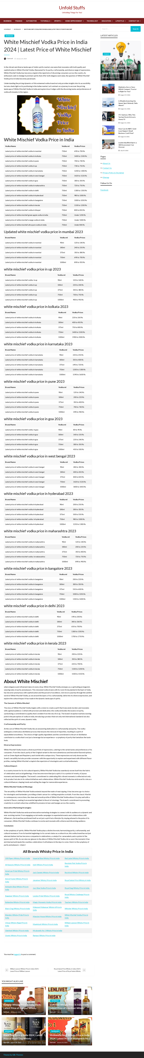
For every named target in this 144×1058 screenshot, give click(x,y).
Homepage (7, 29)
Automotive (31, 21)
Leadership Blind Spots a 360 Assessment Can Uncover (127, 145)
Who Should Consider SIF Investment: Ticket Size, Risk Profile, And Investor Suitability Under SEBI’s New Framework (119, 65)
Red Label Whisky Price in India (77, 858)
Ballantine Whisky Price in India (17, 902)
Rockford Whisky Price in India (77, 872)
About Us (106, 163)
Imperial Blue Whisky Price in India (46, 858)
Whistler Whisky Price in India (76, 908)
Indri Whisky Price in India (43, 865)
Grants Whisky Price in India (16, 935)
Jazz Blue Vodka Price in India (44, 888)
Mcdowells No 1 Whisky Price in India (47, 930)
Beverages (17, 29)
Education (106, 21)
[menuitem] (7, 21)
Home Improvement (73, 21)
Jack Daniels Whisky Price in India (46, 872)
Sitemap (106, 177)
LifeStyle (120, 21)
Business (7, 21)
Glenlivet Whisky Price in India (17, 930)
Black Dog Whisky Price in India (17, 908)
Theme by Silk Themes (13, 1055)
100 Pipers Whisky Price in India (17, 858)
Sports (57, 21)
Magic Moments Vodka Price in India (47, 902)
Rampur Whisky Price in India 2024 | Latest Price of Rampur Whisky (22, 1006)
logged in (17, 954)
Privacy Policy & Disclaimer (113, 173)
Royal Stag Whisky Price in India (77, 888)
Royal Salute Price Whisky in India (78, 880)
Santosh (10, 58)
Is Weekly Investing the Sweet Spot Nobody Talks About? (128, 103)
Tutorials (45, 21)
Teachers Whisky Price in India (76, 902)
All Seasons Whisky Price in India (17, 865)
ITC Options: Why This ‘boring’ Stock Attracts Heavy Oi (127, 117)
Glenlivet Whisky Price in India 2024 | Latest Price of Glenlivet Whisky (69, 1006)
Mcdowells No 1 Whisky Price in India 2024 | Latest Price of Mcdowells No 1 (70, 1037)
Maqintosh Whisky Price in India (45, 924)
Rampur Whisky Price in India (44, 935)
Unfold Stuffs (72, 7)
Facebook (104, 190)
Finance (18, 21)
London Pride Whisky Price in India (46, 896)
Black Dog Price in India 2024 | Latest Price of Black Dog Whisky (23, 1037)
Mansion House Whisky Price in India (47, 916)
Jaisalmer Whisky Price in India (45, 880)
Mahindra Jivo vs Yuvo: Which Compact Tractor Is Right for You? (127, 89)
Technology (92, 21)
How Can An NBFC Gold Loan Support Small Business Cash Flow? (127, 131)
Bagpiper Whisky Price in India (17, 896)
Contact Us (134, 21)
